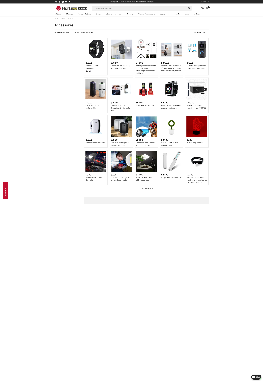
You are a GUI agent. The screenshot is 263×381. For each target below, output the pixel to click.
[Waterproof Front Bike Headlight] (95, 161)
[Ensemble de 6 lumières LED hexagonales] (146, 161)
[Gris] (90, 71)
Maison (56, 18)
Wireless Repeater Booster (95, 143)
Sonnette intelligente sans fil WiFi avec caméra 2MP (196, 67)
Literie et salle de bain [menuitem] (114, 14)
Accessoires (70, 18)
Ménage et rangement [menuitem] (146, 14)
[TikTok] (69, 1)
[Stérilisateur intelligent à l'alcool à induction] (121, 126)
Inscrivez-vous (5, 192)
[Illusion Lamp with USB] (196, 126)
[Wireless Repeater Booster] (95, 126)
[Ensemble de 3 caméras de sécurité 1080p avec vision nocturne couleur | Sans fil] (171, 49)
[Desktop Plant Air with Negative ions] (171, 126)
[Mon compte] (202, 8)
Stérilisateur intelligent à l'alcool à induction (120, 144)
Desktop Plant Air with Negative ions (169, 144)
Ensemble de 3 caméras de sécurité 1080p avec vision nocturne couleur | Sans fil (171, 68)
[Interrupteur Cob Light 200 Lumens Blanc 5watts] (121, 161)
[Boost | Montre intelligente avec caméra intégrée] (171, 89)
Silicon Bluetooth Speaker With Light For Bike (145, 144)
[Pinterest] (66, 1)
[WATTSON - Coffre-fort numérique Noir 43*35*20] (196, 89)
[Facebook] (56, 1)
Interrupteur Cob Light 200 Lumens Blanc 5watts (121, 178)
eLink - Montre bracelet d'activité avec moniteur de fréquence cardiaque (196, 179)
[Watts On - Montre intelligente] (95, 49)
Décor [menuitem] (98, 14)
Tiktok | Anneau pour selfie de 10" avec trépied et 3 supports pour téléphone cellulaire (146, 69)
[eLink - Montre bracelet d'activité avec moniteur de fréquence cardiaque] (196, 161)
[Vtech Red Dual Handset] (146, 89)
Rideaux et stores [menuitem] (84, 14)
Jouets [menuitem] (177, 14)
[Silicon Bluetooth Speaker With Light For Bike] (146, 126)
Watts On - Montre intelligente (92, 67)
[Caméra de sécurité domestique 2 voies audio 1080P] (121, 89)
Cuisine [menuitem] (130, 14)
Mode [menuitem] (187, 14)
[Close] (5, 185)
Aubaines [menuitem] (197, 14)
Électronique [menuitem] (164, 14)
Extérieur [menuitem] (57, 14)
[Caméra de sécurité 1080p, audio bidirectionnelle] (121, 49)
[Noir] (86, 71)
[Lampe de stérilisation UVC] (171, 161)
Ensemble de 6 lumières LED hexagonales (145, 178)
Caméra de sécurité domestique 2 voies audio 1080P (120, 107)
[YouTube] (62, 1)
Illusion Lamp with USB (195, 143)
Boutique (63, 18)
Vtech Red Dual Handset (145, 105)
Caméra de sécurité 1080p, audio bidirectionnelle (121, 67)
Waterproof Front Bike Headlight (93, 178)
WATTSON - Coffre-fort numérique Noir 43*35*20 (196, 106)
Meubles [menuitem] (69, 14)
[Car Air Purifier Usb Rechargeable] (95, 89)
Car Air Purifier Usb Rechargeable (92, 106)
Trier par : (77, 32)
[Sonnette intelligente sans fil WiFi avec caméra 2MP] (196, 49)
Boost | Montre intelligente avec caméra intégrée (171, 106)
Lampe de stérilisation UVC (171, 177)
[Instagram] (59, 1)
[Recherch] (189, 8)
